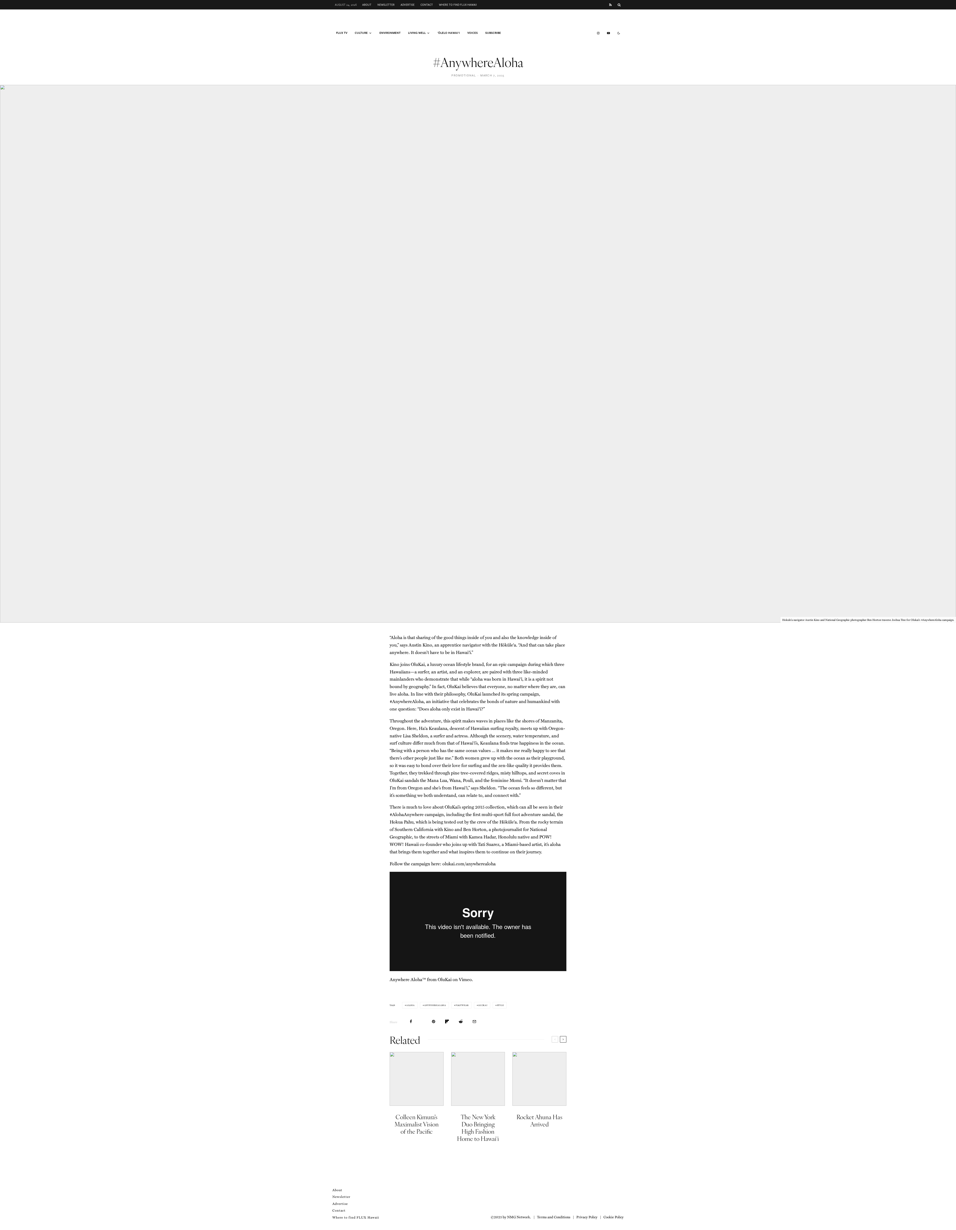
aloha (410, 1005)
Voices (472, 33)
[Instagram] (598, 33)
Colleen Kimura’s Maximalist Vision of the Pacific (417, 1124)
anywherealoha (435, 1005)
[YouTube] (608, 33)
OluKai (445, 979)
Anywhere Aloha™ (408, 979)
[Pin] (433, 1021)
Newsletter (386, 4)
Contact (426, 4)
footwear (462, 1005)
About (366, 4)
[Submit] (461, 1021)
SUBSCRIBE (493, 33)
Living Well (417, 33)
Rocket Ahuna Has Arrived (539, 1120)
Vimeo (465, 979)
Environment (390, 33)
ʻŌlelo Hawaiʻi (448, 33)
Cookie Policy (613, 1216)
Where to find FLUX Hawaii (458, 4)
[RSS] (610, 5)
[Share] (411, 1021)
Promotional (463, 75)
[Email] (474, 1021)
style (500, 1005)
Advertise (408, 4)
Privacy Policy (587, 1216)
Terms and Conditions (553, 1216)
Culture (361, 33)
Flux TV (341, 33)
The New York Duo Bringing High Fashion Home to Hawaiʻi (478, 1127)
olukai (482, 1005)
